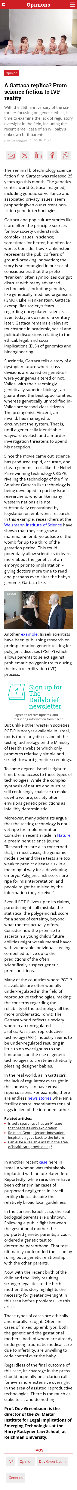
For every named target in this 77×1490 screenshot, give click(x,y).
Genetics (16, 1477)
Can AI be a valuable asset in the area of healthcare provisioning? (38, 1144)
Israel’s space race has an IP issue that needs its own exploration (35, 1125)
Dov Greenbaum (52, 1461)
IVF (11, 1461)
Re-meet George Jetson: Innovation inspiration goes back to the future (36, 1135)
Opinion (26, 1461)
